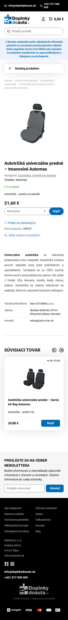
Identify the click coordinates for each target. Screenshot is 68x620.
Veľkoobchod (43, 519)
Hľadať (59, 31)
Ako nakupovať (12, 508)
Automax (21, 180)
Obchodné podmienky (16, 519)
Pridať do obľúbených (22, 223)
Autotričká (10, 84)
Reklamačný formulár (16, 525)
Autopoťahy (47, 80)
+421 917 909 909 (16, 577)
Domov (8, 80)
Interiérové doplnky (26, 80)
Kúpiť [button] (50, 423)
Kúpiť (56, 211)
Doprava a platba (14, 513)
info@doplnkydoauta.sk (19, 571)
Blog (38, 531)
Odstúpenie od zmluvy (16, 531)
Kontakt (40, 525)
